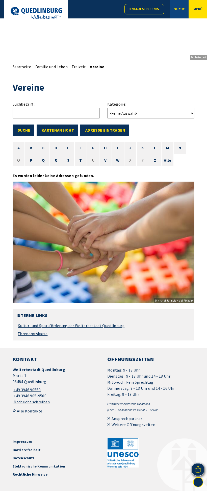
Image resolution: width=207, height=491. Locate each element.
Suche (24, 130)
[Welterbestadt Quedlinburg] (56, 386)
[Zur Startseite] (36, 13)
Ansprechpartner (127, 418)
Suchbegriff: (24, 104)
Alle (167, 160)
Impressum (22, 441)
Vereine (97, 66)
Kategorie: (116, 104)
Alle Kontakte (29, 410)
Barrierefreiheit (27, 450)
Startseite (22, 66)
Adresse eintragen (105, 130)
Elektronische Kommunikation (39, 466)
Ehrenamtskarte (32, 333)
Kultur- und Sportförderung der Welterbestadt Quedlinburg (71, 325)
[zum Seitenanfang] (198, 482)
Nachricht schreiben (32, 401)
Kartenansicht (58, 130)
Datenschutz (24, 458)
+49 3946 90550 (27, 389)
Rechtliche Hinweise (30, 474)
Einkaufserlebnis (143, 9)
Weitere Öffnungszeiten (133, 424)
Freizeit (79, 66)
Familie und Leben (51, 66)
